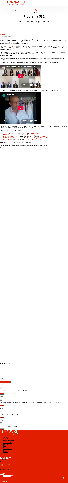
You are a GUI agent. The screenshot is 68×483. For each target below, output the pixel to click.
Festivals (5, 444)
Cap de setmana (7, 449)
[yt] (9, 459)
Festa (35, 12)
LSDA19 (11, 46)
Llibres (5, 447)
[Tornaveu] (12, 5)
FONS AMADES (8, 139)
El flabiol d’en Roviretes (35, 133)
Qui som (5, 437)
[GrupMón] (4, 482)
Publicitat (5, 452)
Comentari (3, 375)
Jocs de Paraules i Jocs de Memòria (33, 139)
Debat (4, 446)
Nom (1, 378)
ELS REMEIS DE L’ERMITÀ (11, 136)
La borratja (42, 136)
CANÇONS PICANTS (9, 138)
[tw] (4, 459)
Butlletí (5, 450)
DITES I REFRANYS (9, 135)
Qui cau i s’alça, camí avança (35, 135)
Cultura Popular (7, 443)
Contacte (5, 438)
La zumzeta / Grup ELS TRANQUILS (37, 138)
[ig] (7, 459)
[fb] (1, 459)
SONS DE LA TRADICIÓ (10, 133)
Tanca (2, 393)
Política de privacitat (8, 440)
